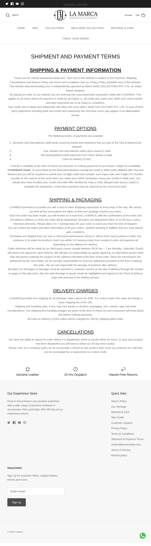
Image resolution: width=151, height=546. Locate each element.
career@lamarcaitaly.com (126, 444)
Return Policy (119, 401)
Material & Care (120, 412)
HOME (21, 28)
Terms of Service (121, 449)
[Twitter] (7, 3)
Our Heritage (118, 406)
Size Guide (117, 417)
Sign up (16, 502)
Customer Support (122, 422)
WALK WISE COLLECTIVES (87, 28)
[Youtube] (17, 3)
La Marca (18, 532)
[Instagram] (22, 3)
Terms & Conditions (122, 433)
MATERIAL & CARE (122, 28)
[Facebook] (12, 3)
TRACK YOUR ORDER (75, 38)
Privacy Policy (119, 428)
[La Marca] (75, 15)
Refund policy (119, 455)
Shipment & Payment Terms (127, 439)
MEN (35, 28)
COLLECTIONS (54, 28)
